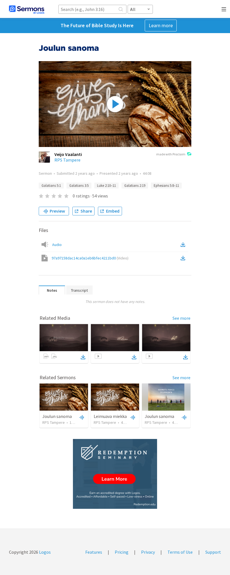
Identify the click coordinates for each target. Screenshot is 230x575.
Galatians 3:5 (79, 185)
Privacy (148, 552)
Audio (57, 244)
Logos (44, 552)
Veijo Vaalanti (68, 154)
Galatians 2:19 (134, 185)
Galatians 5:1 (51, 185)
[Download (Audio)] (184, 244)
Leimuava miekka (110, 416)
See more (181, 318)
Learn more (161, 25)
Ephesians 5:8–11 (166, 185)
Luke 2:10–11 (106, 185)
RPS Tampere (67, 160)
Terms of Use (180, 552)
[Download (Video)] (184, 258)
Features (93, 552)
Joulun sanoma (57, 416)
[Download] (83, 357)
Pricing (121, 552)
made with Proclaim (170, 154)
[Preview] (81, 417)
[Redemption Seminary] (115, 474)
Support (213, 552)
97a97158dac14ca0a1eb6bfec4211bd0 (90, 258)
